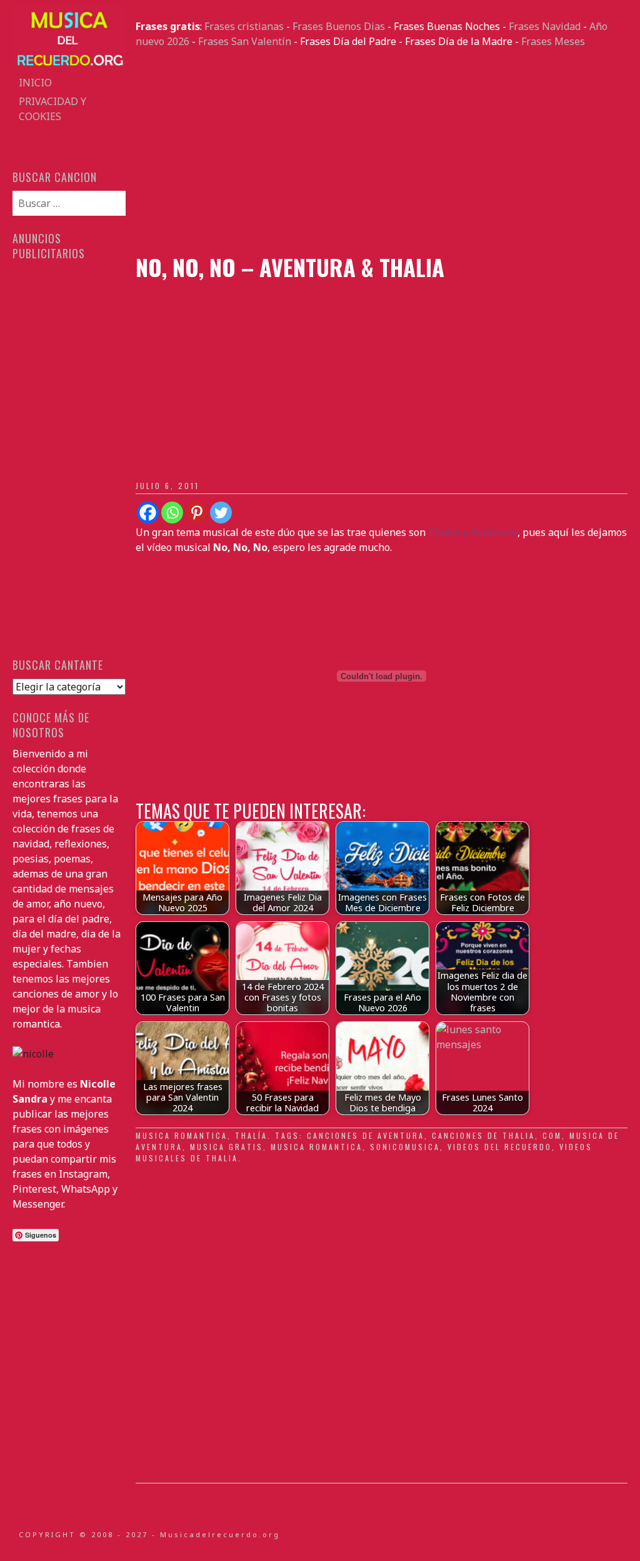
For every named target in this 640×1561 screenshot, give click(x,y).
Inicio (35, 82)
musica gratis (226, 1146)
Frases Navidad (545, 26)
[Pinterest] (197, 512)
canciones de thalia (483, 1135)
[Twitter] (221, 512)
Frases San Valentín (244, 41)
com (552, 1135)
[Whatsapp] (172, 512)
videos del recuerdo (500, 1146)
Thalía (251, 1135)
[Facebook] (148, 512)
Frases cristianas (244, 26)
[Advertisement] (381, 151)
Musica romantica (182, 1135)
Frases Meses (553, 41)
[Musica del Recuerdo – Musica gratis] (68, 66)
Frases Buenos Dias (338, 26)
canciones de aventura (365, 1135)
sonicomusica (405, 1146)
